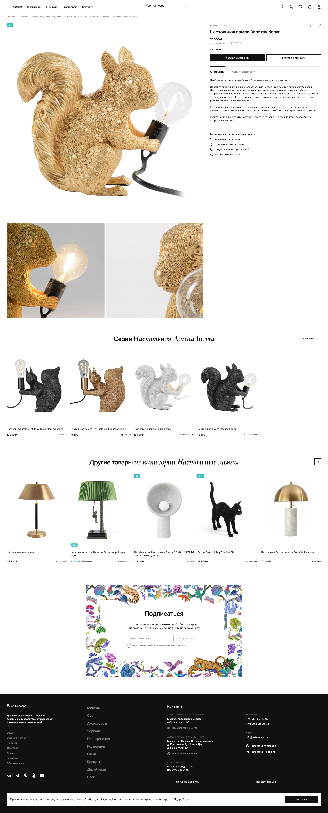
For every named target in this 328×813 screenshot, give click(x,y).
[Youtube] (42, 775)
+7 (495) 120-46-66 (257, 718)
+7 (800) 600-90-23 (257, 723)
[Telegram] (17, 775)
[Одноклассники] (33, 775)
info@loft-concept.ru (257, 737)
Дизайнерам (69, 6)
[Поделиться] (312, 25)
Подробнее (181, 799)
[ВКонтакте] (9, 775)
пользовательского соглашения (170, 645)
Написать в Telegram (263, 751)
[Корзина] (310, 7)
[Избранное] (301, 7)
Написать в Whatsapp (263, 745)
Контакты (87, 6)
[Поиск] (282, 7)
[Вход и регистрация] (319, 7)
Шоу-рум (51, 6)
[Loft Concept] (164, 7)
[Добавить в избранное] (319, 25)
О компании (34, 6)
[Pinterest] (25, 775)
